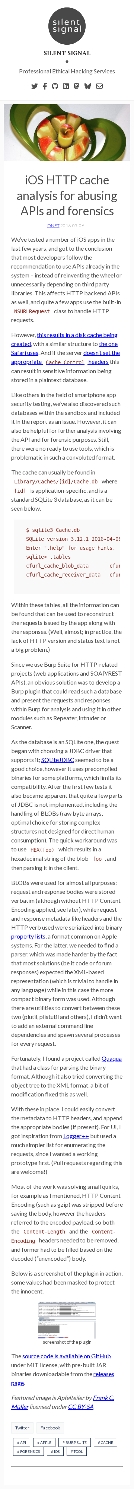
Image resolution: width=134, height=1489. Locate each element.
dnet (53, 225)
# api (21, 1442)
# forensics (28, 1451)
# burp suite (75, 1442)
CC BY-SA (80, 1406)
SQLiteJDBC (57, 759)
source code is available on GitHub (66, 1355)
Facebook (50, 1428)
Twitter (22, 1428)
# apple (44, 1442)
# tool (77, 1451)
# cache (105, 1442)
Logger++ (76, 1135)
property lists (28, 936)
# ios (55, 1451)
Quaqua (112, 1058)
